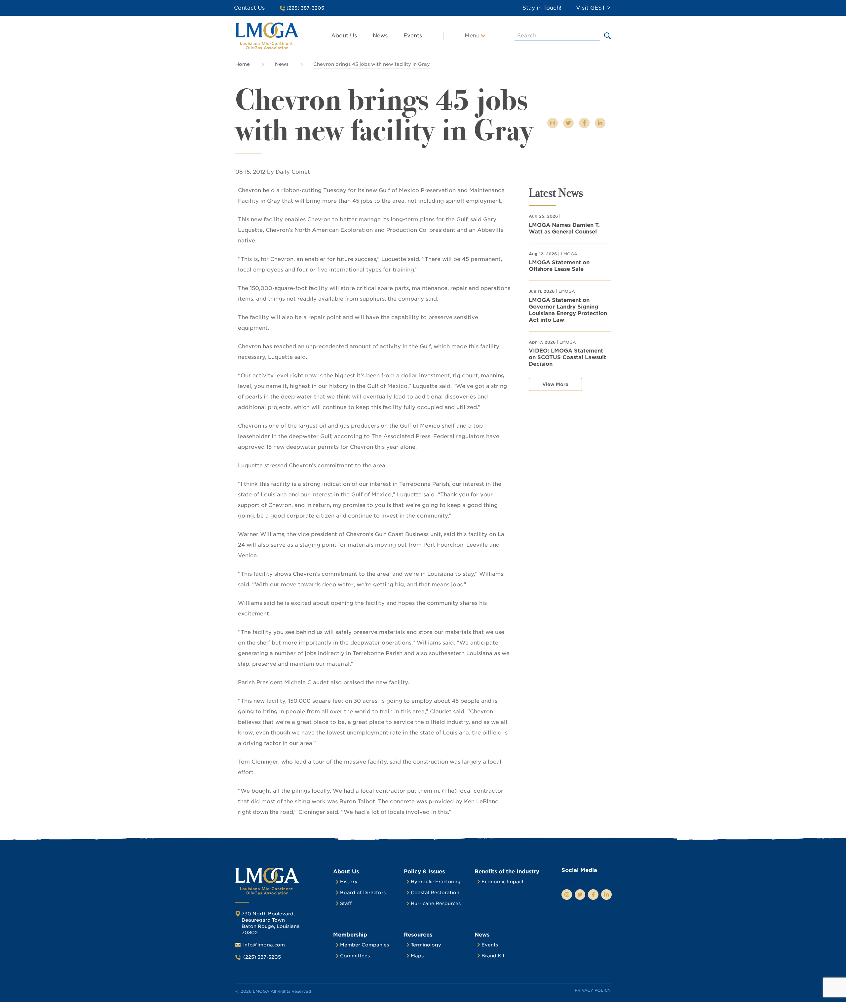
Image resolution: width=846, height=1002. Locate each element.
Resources (418, 935)
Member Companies (364, 944)
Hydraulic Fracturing (436, 881)
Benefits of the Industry (507, 871)
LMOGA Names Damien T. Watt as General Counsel (564, 228)
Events (413, 35)
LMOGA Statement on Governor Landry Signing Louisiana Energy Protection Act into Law (568, 310)
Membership (350, 935)
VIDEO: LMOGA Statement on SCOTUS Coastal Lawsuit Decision (567, 357)
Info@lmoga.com (264, 944)
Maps (417, 955)
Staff (346, 903)
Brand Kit (493, 955)
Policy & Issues (424, 871)
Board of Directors (363, 892)
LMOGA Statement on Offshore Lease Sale (559, 265)
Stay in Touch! (541, 8)
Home (242, 64)
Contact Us (249, 8)
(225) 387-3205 (262, 957)
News (380, 35)
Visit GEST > (593, 8)
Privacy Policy (593, 990)
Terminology (426, 944)
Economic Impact (502, 881)
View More (555, 384)
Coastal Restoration (435, 892)
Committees (355, 955)
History (349, 881)
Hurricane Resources (436, 903)
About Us (344, 35)
